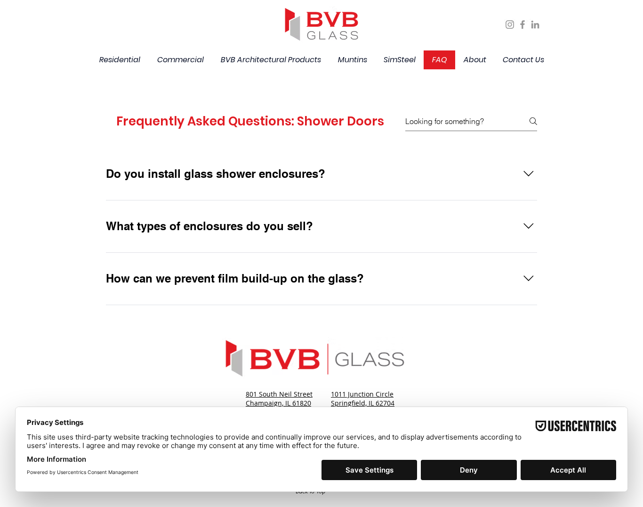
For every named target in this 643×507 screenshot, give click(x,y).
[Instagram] (509, 24)
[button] (119, 59)
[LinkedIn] (535, 24)
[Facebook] (522, 24)
